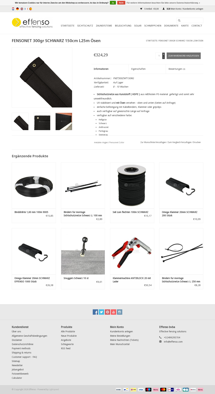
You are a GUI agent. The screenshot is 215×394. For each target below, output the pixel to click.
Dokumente (171, 25)
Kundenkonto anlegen (121, 331)
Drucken (197, 142)
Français (26, 9)
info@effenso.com (173, 341)
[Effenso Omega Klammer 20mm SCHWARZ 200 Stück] (181, 185)
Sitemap (16, 361)
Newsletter (17, 365)
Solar (137, 25)
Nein (121, 3)
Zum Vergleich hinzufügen (180, 142)
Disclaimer (17, 340)
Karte (185, 25)
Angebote (66, 340)
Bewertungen (176, 69)
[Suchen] (178, 20)
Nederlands (13, 9)
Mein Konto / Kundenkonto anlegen (184, 9)
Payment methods (21, 348)
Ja (113, 3)
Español (30, 9)
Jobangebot (18, 369)
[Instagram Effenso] (119, 312)
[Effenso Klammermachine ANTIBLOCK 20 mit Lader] (132, 251)
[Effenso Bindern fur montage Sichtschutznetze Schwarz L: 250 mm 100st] (181, 251)
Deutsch (17, 9)
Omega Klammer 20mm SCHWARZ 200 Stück (179, 214)
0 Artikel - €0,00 (151, 9)
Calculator (17, 378)
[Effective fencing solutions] (32, 23)
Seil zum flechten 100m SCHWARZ (130, 212)
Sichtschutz (85, 25)
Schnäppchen (152, 25)
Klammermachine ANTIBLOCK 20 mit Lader (132, 280)
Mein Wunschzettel (120, 344)
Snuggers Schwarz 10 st (76, 278)
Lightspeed (54, 389)
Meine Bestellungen (120, 335)
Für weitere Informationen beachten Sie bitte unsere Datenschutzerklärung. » (163, 3)
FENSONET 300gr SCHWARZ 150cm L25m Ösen (181, 41)
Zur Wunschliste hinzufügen (153, 142)
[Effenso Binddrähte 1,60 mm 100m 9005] (34, 185)
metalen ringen (101, 142)
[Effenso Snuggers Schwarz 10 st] (83, 251)
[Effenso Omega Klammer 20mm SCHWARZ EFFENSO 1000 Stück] (34, 251)
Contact (196, 25)
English (21, 9)
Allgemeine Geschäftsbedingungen (29, 335)
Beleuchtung (123, 25)
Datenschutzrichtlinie (22, 344)
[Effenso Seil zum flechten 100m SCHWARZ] (132, 185)
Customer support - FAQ (24, 357)
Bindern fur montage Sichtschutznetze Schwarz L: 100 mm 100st (83, 214)
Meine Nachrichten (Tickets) (124, 340)
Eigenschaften (138, 69)
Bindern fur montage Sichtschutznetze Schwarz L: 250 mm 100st (181, 280)
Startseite (67, 25)
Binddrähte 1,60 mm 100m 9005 (31, 212)
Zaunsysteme (104, 25)
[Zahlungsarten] (118, 389)
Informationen (101, 69)
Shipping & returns (21, 352)
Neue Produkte (69, 335)
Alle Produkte (68, 331)
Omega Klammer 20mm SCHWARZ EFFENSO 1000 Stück (32, 280)
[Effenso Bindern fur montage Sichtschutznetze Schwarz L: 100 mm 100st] (83, 185)
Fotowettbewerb (20, 373)
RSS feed (65, 348)
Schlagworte (67, 344)
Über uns (16, 331)
